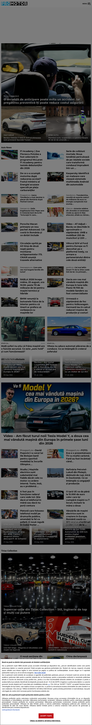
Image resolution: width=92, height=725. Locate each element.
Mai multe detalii (40, 673)
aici (49, 684)
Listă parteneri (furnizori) (11, 710)
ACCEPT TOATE (46, 716)
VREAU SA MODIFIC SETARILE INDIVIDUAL (45, 721)
